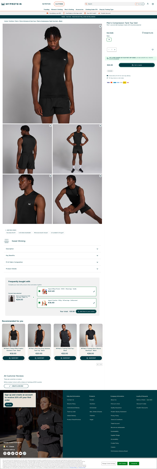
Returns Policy (71, 403)
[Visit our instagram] (5, 453)
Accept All (134, 463)
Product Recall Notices (74, 419)
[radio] (109, 39)
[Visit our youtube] (16, 453)
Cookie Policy (115, 443)
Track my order (71, 411)
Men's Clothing (69, 9)
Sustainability (114, 431)
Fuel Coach (140, 4)
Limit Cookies (122, 463)
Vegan (91, 419)
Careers (113, 447)
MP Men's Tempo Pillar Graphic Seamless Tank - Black (13, 349)
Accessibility (114, 439)
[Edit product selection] (94, 291)
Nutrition (92, 403)
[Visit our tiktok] (12, 453)
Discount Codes (141, 403)
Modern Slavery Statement (118, 411)
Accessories (79, 9)
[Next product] (101, 364)
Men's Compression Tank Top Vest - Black (49, 21)
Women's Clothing (57, 9)
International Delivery (73, 407)
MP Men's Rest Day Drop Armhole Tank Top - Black (39, 349)
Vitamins (92, 415)
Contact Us (70, 400)
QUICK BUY (14, 358)
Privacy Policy (115, 415)
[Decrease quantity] (109, 50)
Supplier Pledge (115, 435)
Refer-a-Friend (144, 400)
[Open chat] (24, 453)
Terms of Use (82, 467)
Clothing (11, 21)
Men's (16, 21)
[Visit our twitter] (20, 453)
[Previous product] (97, 364)
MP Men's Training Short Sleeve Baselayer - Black (91, 349)
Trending (46, 9)
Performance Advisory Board (119, 451)
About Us (113, 400)
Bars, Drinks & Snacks (96, 411)
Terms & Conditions (116, 419)
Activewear (93, 407)
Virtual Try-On (148, 33)
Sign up (8, 404)
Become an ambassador (118, 427)
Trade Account (115, 423)
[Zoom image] (100, 26)
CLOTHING (59, 4)
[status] (112, 50)
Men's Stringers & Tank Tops (27, 21)
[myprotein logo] (11, 4)
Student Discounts (142, 407)
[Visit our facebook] (8, 453)
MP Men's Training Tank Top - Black (65, 349)
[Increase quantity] (115, 50)
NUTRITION (46, 4)
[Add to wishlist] (153, 49)
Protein (92, 400)
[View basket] (152, 4)
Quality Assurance (116, 407)
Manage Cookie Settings (108, 463)
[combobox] (114, 4)
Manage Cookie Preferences (13, 442)
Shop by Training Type (106, 9)
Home (6, 21)
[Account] (147, 4)
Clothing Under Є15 (91, 9)
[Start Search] (86, 4)
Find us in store (115, 403)
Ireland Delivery (71, 415)
